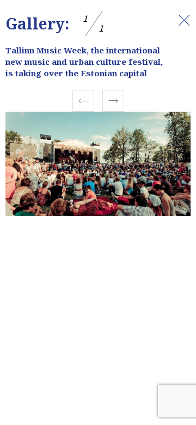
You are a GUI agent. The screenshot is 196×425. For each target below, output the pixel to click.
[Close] (184, 20)
